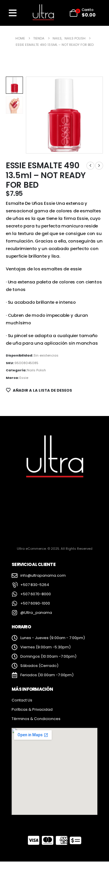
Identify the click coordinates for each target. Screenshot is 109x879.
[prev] (90, 166)
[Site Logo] (43, 12)
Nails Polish (36, 370)
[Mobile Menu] (13, 12)
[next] (99, 166)
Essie (23, 377)
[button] (33, 115)
